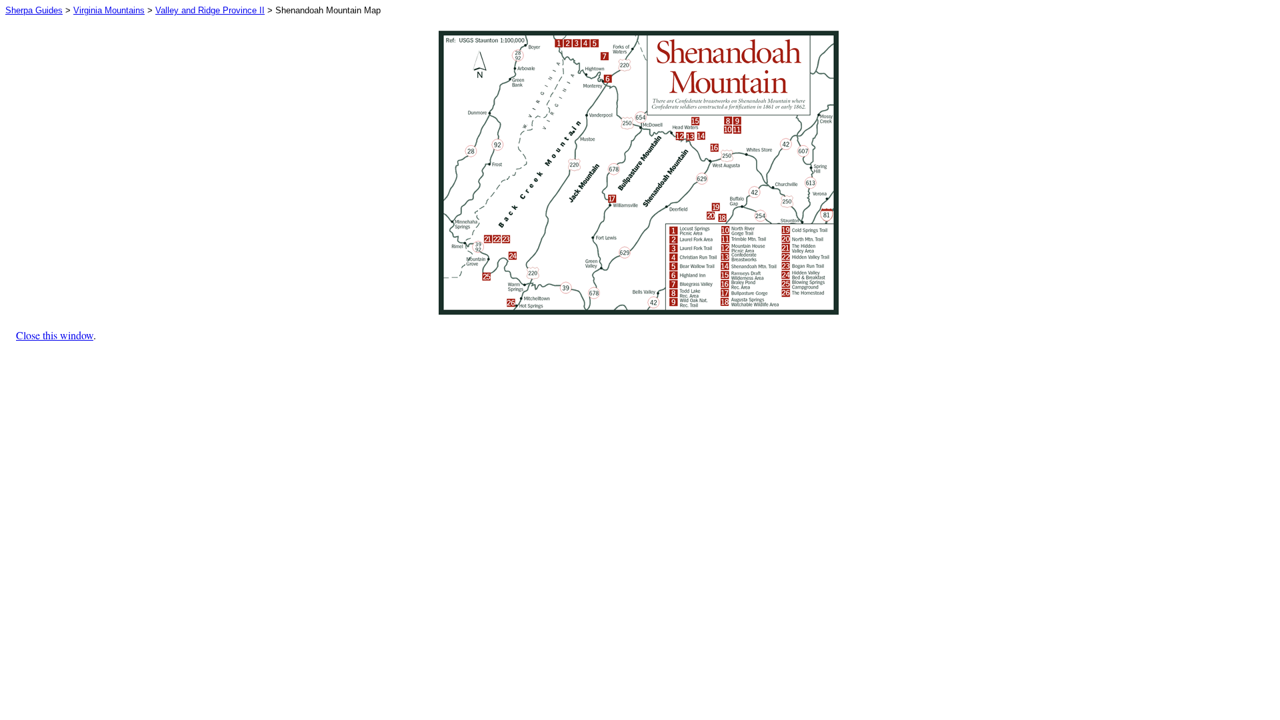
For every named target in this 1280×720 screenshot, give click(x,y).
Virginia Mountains (109, 10)
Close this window (54, 335)
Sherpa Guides (34, 10)
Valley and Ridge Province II (210, 10)
